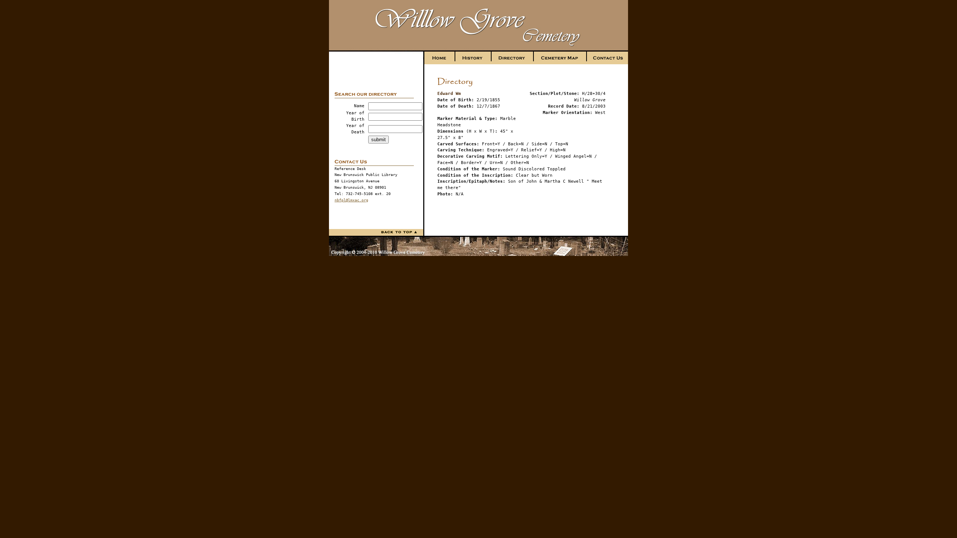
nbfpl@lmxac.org (351, 200)
